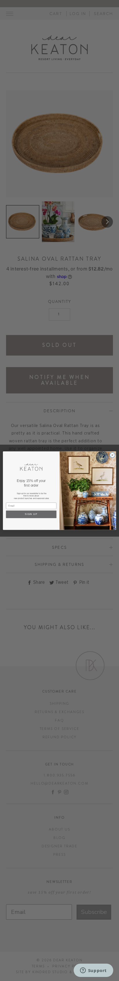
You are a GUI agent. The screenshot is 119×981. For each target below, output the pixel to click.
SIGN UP (31, 514)
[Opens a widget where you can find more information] (93, 971)
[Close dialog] (112, 455)
